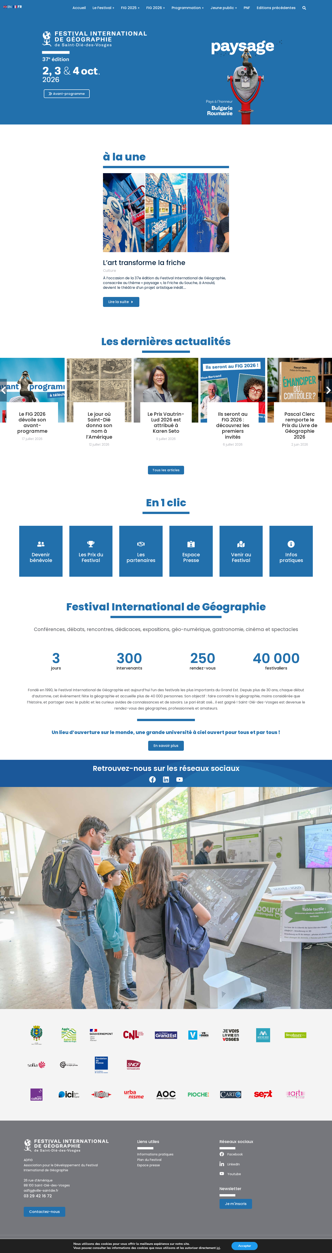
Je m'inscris (236, 1203)
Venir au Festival (241, 557)
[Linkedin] (166, 779)
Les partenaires (140, 557)
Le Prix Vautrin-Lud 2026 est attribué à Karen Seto (165, 423)
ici (218, 1248)
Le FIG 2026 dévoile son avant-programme (32, 423)
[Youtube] (179, 779)
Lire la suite (118, 301)
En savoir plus (166, 745)
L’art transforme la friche (144, 262)
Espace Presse (191, 557)
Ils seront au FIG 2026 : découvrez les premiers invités (232, 425)
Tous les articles (166, 470)
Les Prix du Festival (91, 557)
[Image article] (166, 212)
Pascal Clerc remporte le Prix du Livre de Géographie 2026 (299, 425)
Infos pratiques (291, 557)
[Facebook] (152, 779)
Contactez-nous (44, 1211)
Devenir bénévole (41, 557)
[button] (5, 899)
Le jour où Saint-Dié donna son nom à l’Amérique (99, 425)
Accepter (244, 1246)
